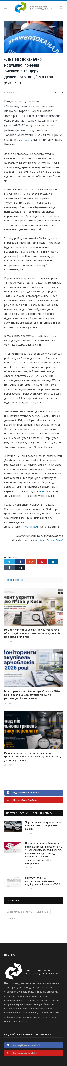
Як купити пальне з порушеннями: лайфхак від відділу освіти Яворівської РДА (42, 881)
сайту (28, 140)
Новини (58, 92)
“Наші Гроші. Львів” (51, 540)
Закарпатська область (19, 911)
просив (43, 491)
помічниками (31, 526)
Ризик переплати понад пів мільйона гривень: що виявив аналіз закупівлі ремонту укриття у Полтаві (32, 756)
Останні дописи (43, 813)
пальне (11, 918)
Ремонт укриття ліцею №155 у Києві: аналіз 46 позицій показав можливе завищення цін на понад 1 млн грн (32, 633)
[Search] (61, 7)
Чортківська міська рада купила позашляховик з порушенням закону (43, 825)
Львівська (42, 911)
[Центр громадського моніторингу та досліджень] (33, 7)
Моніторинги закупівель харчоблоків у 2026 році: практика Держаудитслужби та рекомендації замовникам (32, 695)
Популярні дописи (17, 813)
